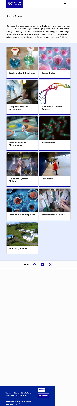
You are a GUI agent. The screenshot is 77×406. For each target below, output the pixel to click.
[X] (50, 264)
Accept (42, 390)
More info (17, 404)
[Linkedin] (42, 264)
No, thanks (43, 395)
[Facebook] (34, 264)
